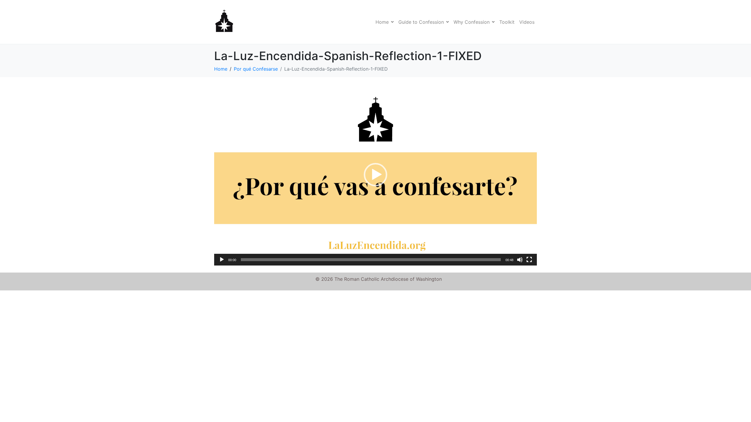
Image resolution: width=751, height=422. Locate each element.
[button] (375, 174)
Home (382, 22)
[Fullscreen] (529, 260)
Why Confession (472, 22)
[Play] (222, 260)
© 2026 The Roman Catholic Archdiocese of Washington (378, 279)
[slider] (371, 259)
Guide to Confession (421, 22)
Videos (527, 22)
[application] (375, 175)
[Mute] (520, 260)
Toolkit (507, 22)
